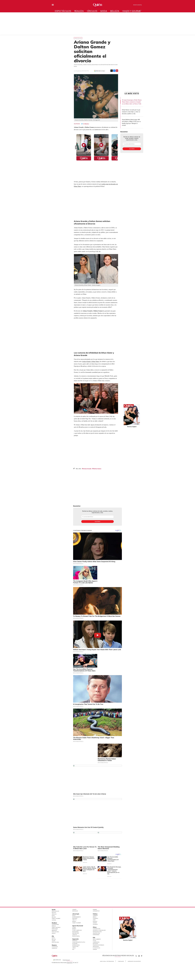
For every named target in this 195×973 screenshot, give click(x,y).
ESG (73, 949)
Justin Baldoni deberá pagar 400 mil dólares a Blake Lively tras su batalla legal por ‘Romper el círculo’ (131, 122)
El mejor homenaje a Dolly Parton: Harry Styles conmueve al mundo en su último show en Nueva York (132, 102)
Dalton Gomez (97, 468)
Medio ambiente (97, 939)
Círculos (92, 11)
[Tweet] (111, 71)
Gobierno (95, 915)
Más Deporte (75, 933)
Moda (103, 11)
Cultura (54, 920)
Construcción (96, 928)
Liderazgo (54, 948)
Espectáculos (63, 11)
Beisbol (74, 928)
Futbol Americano (77, 930)
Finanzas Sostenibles (98, 945)
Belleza (114, 11)
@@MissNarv (86, 124)
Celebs (53, 940)
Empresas (74, 940)
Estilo (74, 915)
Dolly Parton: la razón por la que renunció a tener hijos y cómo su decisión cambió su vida (131, 111)
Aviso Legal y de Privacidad (107, 961)
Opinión (74, 909)
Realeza (79, 11)
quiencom (140, 955)
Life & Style (75, 914)
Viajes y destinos (56, 927)
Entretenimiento (76, 917)
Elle (53, 936)
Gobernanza (96, 942)
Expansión (75, 939)
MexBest (54, 923)
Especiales (75, 910)
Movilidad (95, 943)
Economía (74, 943)
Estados (95, 921)
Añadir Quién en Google (100, 70)
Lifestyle (74, 934)
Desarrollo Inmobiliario (99, 930)
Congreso (95, 918)
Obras (74, 947)
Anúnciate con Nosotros (134, 961)
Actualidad (55, 946)
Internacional (76, 945)
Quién (54, 909)
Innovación (96, 946)
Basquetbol (75, 931)
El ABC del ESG (96, 947)
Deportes (74, 918)
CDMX (94, 919)
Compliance (121, 961)
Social (94, 940)
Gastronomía (55, 924)
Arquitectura (96, 933)
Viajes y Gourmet (56, 918)
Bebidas (54, 926)
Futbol (74, 927)
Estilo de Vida (55, 931)
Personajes (55, 928)
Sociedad (95, 924)
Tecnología (75, 946)
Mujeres (54, 945)
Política (95, 914)
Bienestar (54, 930)
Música (74, 921)
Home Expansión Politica (78, 942)
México (94, 917)
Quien (136, 956)
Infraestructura (97, 931)
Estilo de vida (55, 942)
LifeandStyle (96, 910)
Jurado (54, 933)
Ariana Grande (87, 468)
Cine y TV (74, 919)
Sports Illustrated (77, 926)
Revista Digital (137, 5)
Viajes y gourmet (132, 11)
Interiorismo (96, 934)
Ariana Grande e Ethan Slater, (91, 361)
